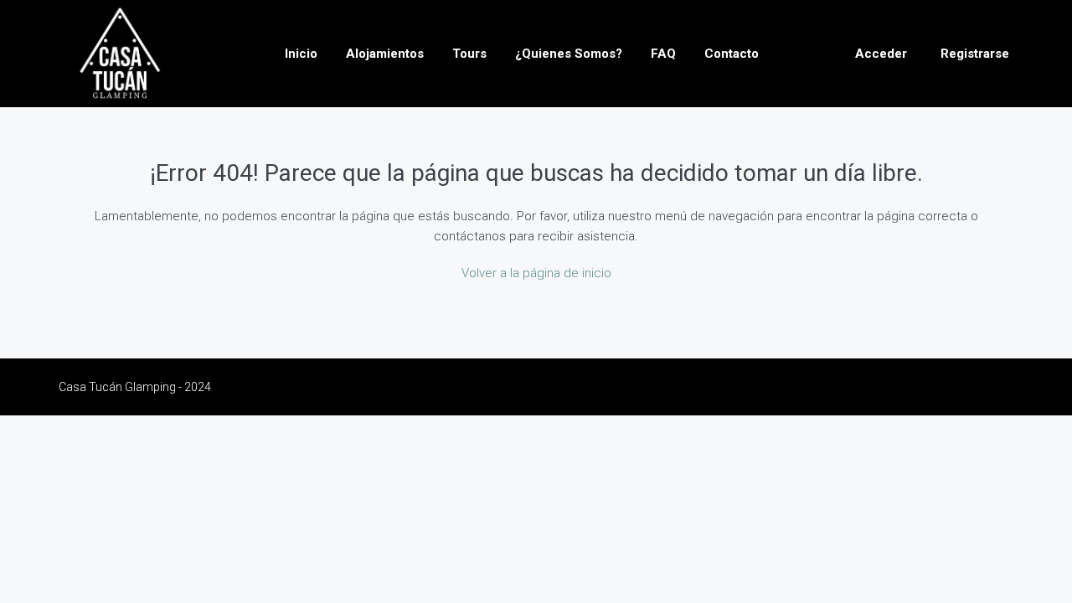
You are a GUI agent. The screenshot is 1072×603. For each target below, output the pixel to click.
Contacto (731, 53)
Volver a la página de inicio (536, 273)
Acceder (881, 53)
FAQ (663, 53)
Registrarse (975, 53)
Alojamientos (385, 53)
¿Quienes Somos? (568, 53)
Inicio (301, 53)
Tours (469, 53)
